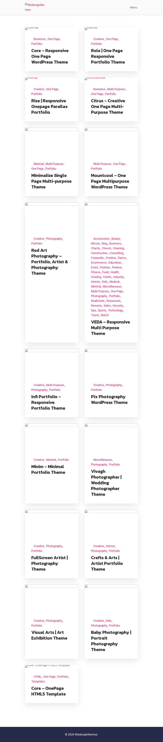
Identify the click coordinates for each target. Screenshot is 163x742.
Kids (105, 281)
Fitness (95, 272)
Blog (104, 243)
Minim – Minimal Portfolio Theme (48, 469)
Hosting (96, 277)
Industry (118, 277)
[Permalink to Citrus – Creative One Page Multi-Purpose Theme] (95, 78)
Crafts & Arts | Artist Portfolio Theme (107, 563)
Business (40, 39)
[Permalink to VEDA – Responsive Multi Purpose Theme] (111, 215)
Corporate (97, 257)
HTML (37, 676)
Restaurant (113, 300)
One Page (54, 39)
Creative (98, 39)
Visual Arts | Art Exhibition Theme (49, 635)
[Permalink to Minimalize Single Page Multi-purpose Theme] (51, 141)
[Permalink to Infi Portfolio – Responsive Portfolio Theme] (51, 362)
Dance (122, 257)
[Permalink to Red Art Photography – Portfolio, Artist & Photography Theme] (51, 215)
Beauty (115, 238)
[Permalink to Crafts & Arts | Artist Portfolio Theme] (111, 523)
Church (106, 248)
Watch (105, 315)
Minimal (39, 163)
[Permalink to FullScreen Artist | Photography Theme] (51, 523)
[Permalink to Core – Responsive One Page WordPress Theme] (31, 28)
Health (114, 272)
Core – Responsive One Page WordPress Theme (50, 56)
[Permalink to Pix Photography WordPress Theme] (111, 362)
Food (105, 272)
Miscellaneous (112, 286)
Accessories (101, 238)
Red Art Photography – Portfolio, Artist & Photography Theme (49, 261)
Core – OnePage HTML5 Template (48, 691)
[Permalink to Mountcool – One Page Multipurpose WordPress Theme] (111, 141)
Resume (96, 305)
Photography (54, 238)
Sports (102, 310)
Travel (95, 315)
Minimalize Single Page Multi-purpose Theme (51, 181)
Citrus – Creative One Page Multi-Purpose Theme (108, 106)
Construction (99, 253)
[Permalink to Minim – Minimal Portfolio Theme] (51, 437)
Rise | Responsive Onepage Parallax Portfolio (49, 106)
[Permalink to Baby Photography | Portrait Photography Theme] (111, 598)
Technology (115, 310)
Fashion (105, 267)
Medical (114, 281)
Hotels (107, 277)
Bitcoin (95, 243)
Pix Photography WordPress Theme (109, 399)
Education (115, 262)
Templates (38, 681)
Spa (93, 310)
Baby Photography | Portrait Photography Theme (111, 640)
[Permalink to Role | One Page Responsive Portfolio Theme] (91, 28)
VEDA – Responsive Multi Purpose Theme (110, 327)
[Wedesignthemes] (35, 7)
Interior (95, 281)
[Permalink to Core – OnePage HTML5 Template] (47, 666)
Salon (107, 305)
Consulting (116, 253)
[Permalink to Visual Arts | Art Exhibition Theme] (51, 598)
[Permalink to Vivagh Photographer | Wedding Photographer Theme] (111, 437)
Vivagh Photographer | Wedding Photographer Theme (106, 482)
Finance (117, 267)
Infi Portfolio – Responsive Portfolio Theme (48, 402)
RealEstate (98, 300)
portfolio (36, 43)
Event (94, 267)
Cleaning (118, 248)
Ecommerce (99, 262)
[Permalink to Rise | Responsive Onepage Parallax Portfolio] (31, 78)
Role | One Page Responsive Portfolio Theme (108, 56)
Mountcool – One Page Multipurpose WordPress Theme (110, 181)
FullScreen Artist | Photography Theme (49, 563)
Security (118, 305)
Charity (95, 248)
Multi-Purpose (116, 89)
